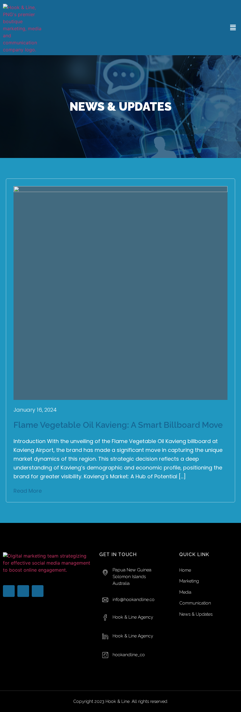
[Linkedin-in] (23, 591)
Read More (28, 490)
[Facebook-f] (9, 591)
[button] (233, 27)
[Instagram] (37, 591)
